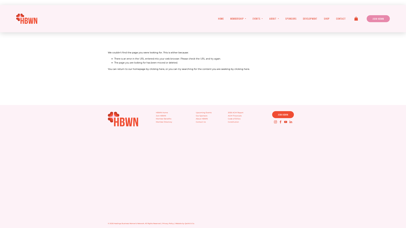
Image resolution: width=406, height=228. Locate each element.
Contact (341, 18)
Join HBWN (378, 18)
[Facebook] (280, 122)
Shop (327, 18)
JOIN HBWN (283, 114)
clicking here (157, 69)
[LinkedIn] (290, 122)
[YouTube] (285, 122)
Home (221, 18)
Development (310, 18)
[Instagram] (275, 122)
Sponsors (290, 18)
